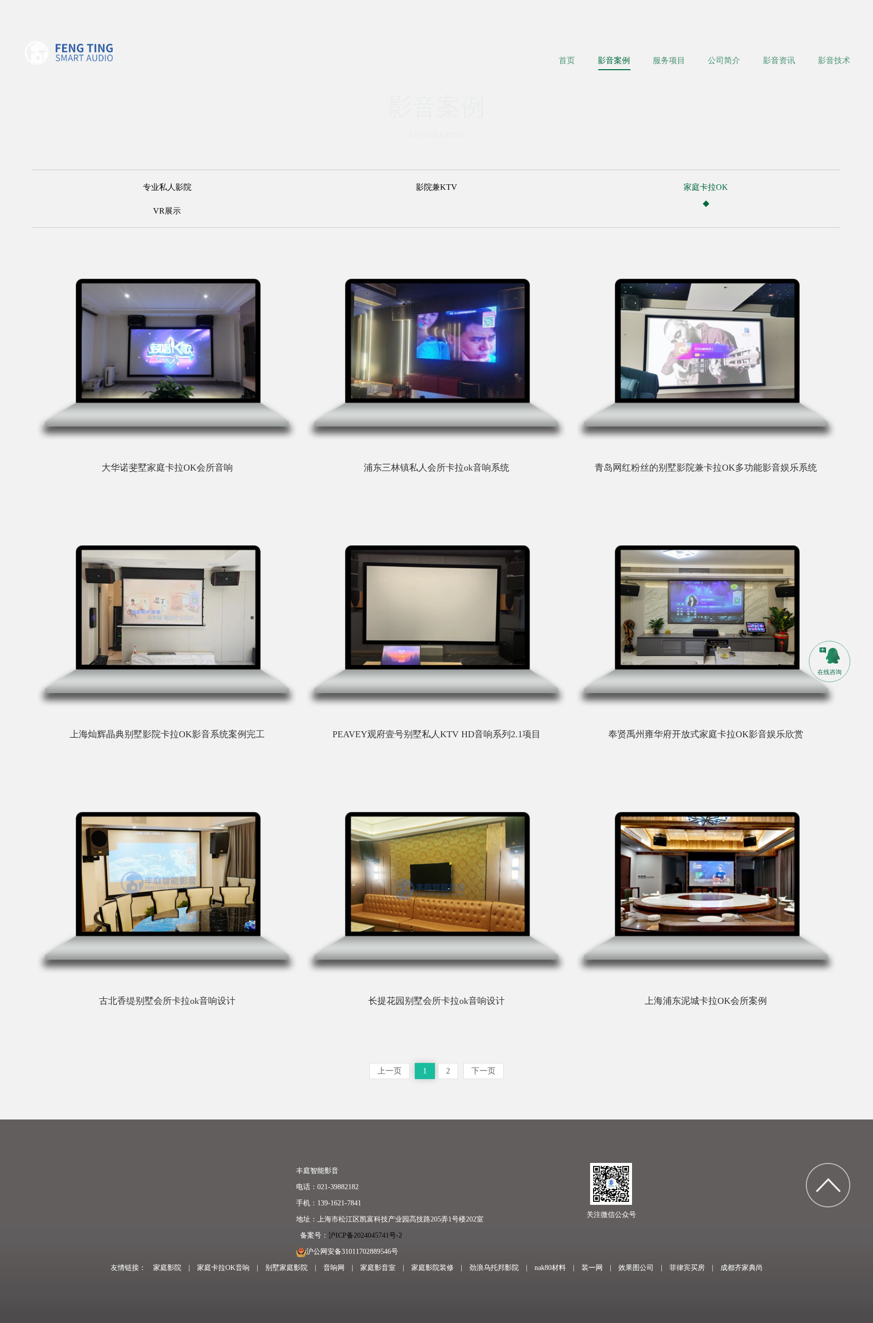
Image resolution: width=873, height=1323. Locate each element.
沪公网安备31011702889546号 (352, 1251)
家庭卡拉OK (706, 187)
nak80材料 (550, 1267)
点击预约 (243, 443)
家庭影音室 (378, 1267)
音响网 (334, 1267)
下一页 (483, 1070)
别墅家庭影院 (286, 1267)
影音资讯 (779, 60)
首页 (567, 60)
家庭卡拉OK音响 (223, 1267)
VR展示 (167, 211)
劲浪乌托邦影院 (494, 1267)
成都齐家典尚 (741, 1267)
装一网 (592, 1267)
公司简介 (724, 60)
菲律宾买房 (687, 1267)
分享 (113, 443)
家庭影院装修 (432, 1267)
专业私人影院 (167, 187)
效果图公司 (636, 1267)
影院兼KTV (436, 187)
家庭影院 (167, 1267)
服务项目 (669, 60)
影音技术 (834, 60)
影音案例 (614, 60)
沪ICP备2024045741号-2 (365, 1235)
